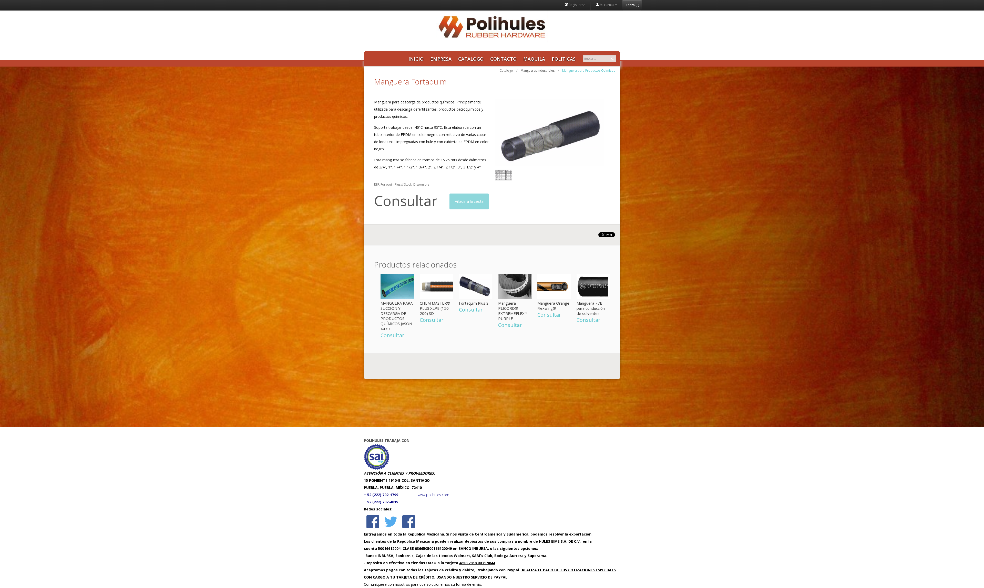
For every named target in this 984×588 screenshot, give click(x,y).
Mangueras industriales (538, 70)
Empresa (441, 59)
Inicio (416, 59)
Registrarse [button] (576, 5)
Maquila (534, 59)
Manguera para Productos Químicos (588, 70)
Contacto (503, 59)
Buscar (613, 59)
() (632, 5)
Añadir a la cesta (469, 201)
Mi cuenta (606, 5)
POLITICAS (564, 59)
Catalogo (471, 59)
